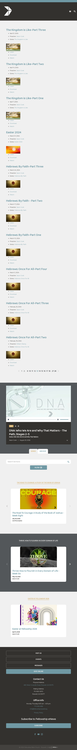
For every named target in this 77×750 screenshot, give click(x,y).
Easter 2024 (13, 132)
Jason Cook (20, 36)
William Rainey (21, 344)
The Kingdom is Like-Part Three (26, 30)
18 (49, 371)
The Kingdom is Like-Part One (24, 98)
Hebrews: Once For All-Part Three (27, 303)
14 (40, 371)
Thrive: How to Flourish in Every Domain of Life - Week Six (35, 572)
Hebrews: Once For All (21, 278)
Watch (12, 58)
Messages (38, 665)
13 (37, 371)
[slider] (33, 419)
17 (47, 371)
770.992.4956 (38, 706)
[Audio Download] (15, 426)
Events (38, 659)
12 (35, 371)
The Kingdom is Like (21, 39)
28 (55, 371)
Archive (43, 451)
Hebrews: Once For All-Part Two (26, 337)
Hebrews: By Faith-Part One (23, 235)
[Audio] (11, 426)
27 (53, 371)
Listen (12, 52)
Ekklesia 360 (54, 747)
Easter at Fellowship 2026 (24, 628)
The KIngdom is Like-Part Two (25, 64)
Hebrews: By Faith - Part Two (24, 200)
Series (33, 451)
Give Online (38, 671)
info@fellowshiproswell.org (38, 709)
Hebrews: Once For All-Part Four (26, 269)
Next (58, 371)
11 (32, 371)
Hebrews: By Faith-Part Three (24, 166)
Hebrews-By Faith (20, 176)
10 (30, 371)
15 (42, 371)
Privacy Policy (38, 713)
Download (13, 55)
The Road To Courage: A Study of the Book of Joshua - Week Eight (38, 514)
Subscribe (38, 725)
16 (44, 371)
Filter (37, 467)
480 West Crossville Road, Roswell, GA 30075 (38, 685)
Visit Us (38, 653)
